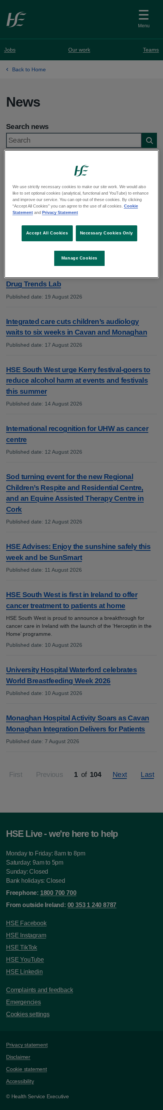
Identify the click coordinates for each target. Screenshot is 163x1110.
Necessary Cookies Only (106, 233)
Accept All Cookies (47, 233)
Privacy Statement (60, 212)
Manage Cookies (79, 258)
